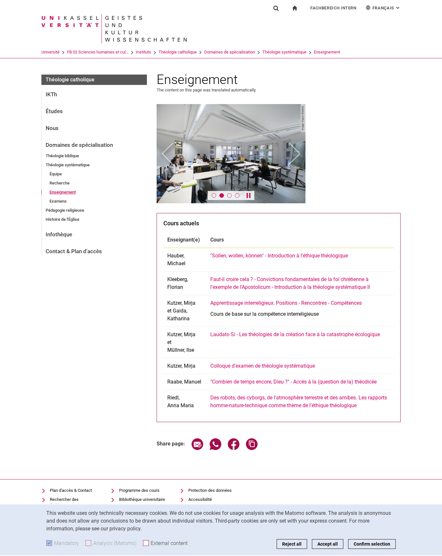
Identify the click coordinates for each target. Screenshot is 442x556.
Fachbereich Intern (333, 8)
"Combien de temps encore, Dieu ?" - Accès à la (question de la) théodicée (293, 382)
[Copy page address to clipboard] (252, 448)
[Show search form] (276, 8)
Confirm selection (372, 544)
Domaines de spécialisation (229, 52)
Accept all (327, 544)
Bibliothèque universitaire (142, 499)
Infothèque (59, 234)
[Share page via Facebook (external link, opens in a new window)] (233, 448)
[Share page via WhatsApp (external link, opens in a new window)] (215, 448)
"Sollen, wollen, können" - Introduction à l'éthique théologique (279, 256)
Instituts (143, 52)
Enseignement (327, 52)
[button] (168, 154)
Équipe (56, 174)
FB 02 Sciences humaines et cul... (97, 52)
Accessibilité (200, 499)
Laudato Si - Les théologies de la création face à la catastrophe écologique (295, 334)
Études (54, 111)
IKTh (51, 94)
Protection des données (210, 490)
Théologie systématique (284, 52)
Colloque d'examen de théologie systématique (262, 366)
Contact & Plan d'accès (74, 251)
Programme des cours (139, 490)
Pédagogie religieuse (65, 210)
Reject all (292, 544)
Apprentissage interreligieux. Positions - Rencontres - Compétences (286, 303)
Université (50, 52)
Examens (58, 201)
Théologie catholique (178, 52)
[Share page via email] (197, 448)
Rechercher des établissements (64, 502)
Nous (52, 128)
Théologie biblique (62, 155)
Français (386, 8)
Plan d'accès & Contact (71, 490)
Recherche (60, 183)
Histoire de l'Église (62, 219)
